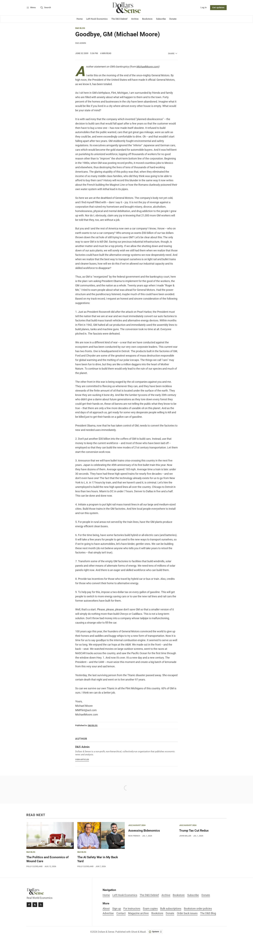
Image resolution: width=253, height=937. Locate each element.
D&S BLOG (80, 28)
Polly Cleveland (34, 866)
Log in (204, 7)
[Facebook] (29, 904)
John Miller (185, 836)
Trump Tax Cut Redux (194, 830)
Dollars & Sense (106, 931)
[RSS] (40, 904)
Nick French (134, 836)
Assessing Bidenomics (144, 830)
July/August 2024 (136, 825)
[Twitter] (35, 904)
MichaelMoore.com (147, 66)
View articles (82, 759)
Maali (143, 931)
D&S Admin (80, 43)
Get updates (218, 7)
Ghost (134, 931)
